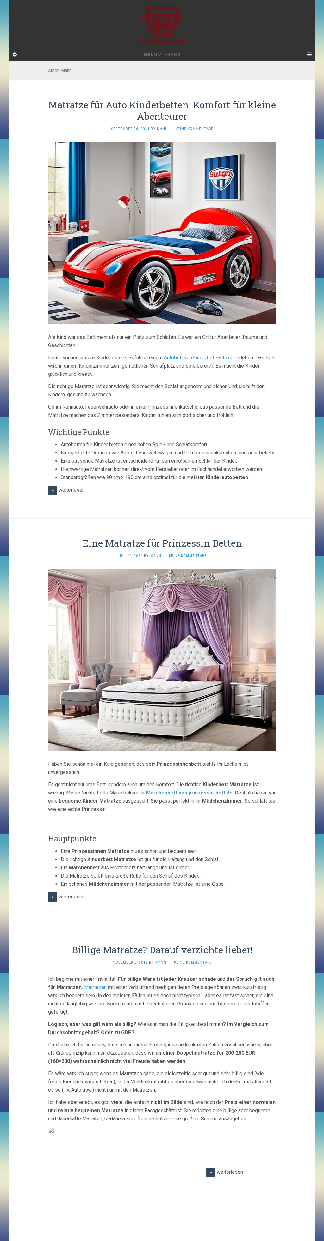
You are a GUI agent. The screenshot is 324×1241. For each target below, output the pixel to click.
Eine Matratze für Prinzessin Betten (162, 543)
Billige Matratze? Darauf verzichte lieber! (162, 950)
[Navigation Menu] (309, 54)
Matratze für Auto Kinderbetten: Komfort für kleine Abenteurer (162, 110)
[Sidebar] (15, 54)
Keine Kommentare (194, 129)
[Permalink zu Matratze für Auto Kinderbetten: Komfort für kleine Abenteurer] (162, 232)
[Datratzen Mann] (162, 24)
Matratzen (95, 987)
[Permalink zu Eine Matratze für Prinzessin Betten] (162, 659)
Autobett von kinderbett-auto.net (199, 358)
